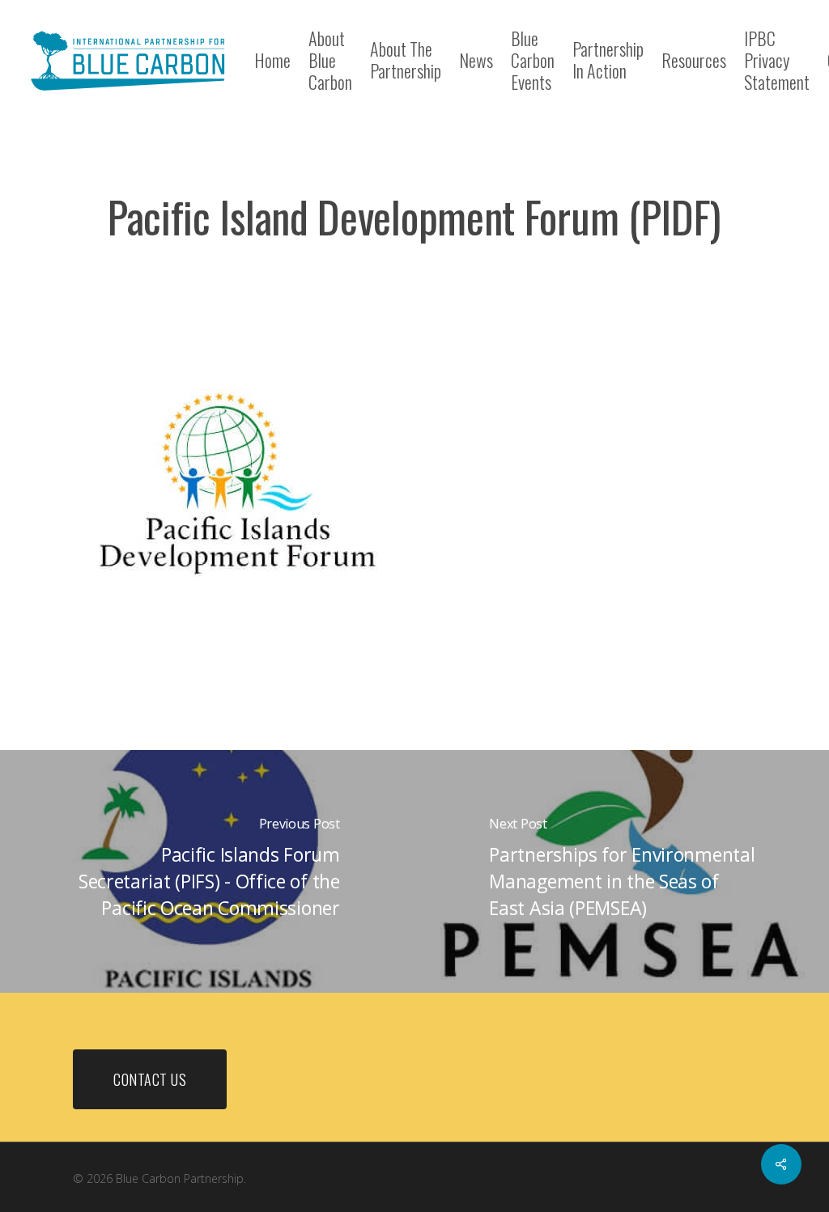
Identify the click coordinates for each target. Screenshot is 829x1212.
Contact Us (149, 1079)
